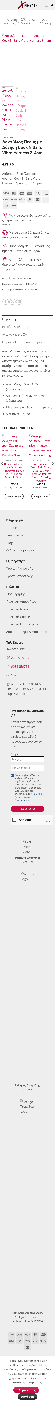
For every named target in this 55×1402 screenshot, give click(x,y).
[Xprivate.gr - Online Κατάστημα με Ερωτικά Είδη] (27, 5)
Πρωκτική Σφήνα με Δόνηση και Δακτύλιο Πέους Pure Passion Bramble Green (14, 470)
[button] (5, 5)
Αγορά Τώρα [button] (14, 496)
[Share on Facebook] (5, 302)
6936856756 (20, 666)
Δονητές (10, 23)
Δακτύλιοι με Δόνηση (35, 23)
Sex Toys (38, 20)
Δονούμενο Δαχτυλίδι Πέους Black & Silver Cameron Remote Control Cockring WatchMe (41, 472)
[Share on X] (12, 302)
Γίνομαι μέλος (27, 808)
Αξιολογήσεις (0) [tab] (14, 334)
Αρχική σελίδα (17, 20)
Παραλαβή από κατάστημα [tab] (22, 342)
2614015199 (20, 658)
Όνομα (14, 754)
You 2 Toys (7, 137)
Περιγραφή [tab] (10, 319)
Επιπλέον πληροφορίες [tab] (19, 327)
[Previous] (6, 58)
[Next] (48, 58)
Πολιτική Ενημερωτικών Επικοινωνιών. (28, 797)
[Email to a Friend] (19, 302)
